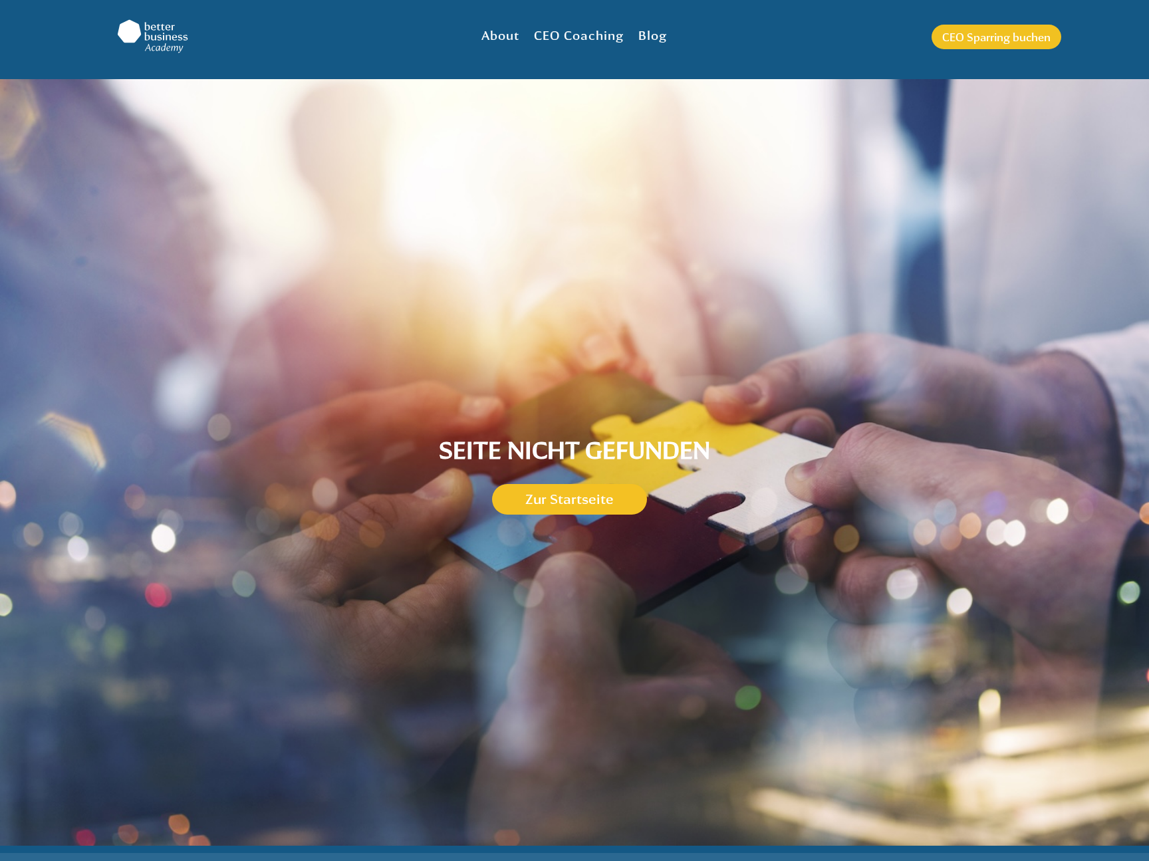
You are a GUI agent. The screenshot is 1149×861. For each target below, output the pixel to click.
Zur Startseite (569, 499)
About (500, 35)
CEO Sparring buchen (996, 37)
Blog (652, 35)
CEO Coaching (579, 35)
